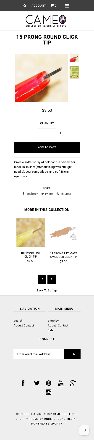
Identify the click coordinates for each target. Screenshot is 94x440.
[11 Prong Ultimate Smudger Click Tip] (63, 245)
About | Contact (23, 325)
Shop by (53, 320)
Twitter (49, 193)
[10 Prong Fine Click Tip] (30, 245)
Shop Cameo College (60, 414)
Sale (50, 330)
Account (38, 5)
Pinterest (65, 193)
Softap (52, 290)
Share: (47, 188)
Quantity (47, 123)
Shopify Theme (27, 418)
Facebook (31, 193)
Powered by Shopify (47, 423)
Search (18, 320)
